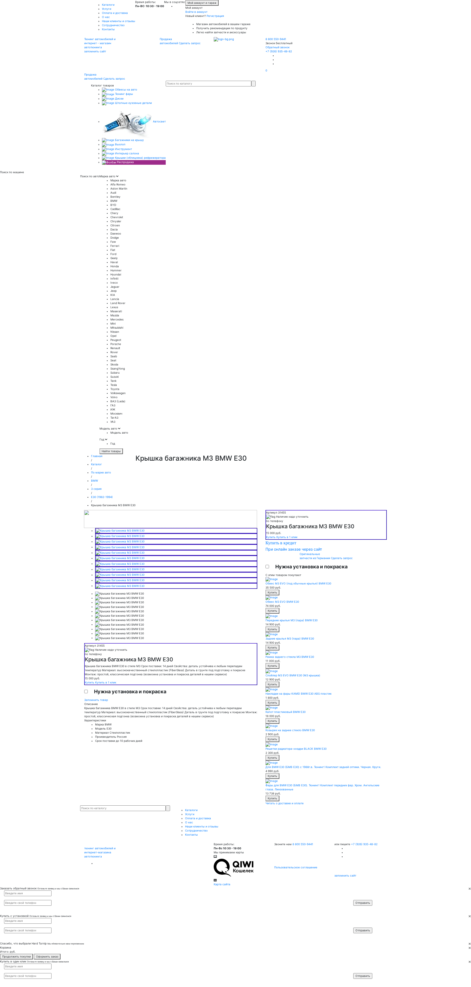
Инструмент (123, 149)
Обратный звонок (277, 47)
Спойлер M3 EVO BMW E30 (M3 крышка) (292, 675)
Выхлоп (119, 144)
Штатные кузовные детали (133, 102)
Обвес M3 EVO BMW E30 (282, 601)
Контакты (108, 29)
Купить (90, 682)
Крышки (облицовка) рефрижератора (140, 157)
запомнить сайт (95, 51)
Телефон (361, 897)
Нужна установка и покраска (130, 691)
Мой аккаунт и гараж (202, 2)
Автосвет (159, 121)
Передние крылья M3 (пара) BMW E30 (291, 620)
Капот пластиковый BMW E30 (285, 711)
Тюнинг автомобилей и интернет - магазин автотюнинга (100, 43)
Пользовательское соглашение (295, 867)
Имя (359, 893)
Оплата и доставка (115, 12)
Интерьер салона (126, 153)
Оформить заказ (47, 956)
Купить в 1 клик (105, 682)
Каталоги (108, 4)
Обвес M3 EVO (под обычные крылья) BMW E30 (298, 583)
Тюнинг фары (123, 93)
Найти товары (111, 451)
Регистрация (215, 15)
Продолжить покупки (16, 956)
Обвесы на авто (125, 89)
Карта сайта (222, 884)
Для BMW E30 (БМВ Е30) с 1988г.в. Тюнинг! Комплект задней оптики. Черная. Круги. (323, 767)
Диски (118, 98)
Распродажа (125, 162)
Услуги (106, 8)
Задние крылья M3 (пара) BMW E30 (289, 638)
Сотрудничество (113, 25)
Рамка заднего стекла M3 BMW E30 (289, 656)
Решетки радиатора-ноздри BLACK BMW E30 (296, 748)
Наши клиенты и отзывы (118, 21)
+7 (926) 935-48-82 (278, 51)
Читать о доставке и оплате (284, 803)
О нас (106, 17)
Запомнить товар (96, 699)
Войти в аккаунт (196, 11)
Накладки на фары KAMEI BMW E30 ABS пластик (298, 693)
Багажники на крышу (129, 140)
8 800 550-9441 (275, 39)
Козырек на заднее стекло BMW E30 (290, 730)
